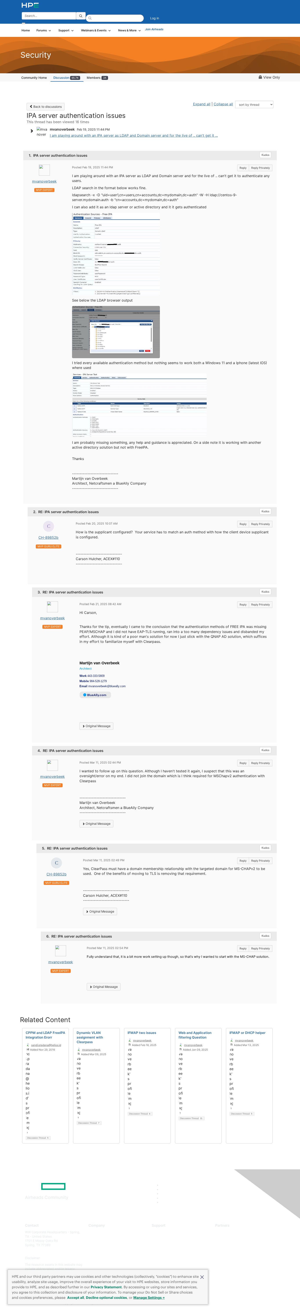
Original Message (97, 726)
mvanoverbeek (44, 181)
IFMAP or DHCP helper (248, 1033)
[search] (81, 16)
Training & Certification (168, 1245)
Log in (154, 18)
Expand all (201, 104)
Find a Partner (225, 1232)
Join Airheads (154, 29)
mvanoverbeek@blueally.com (107, 686)
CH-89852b (48, 537)
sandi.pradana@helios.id (46, 1045)
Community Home (34, 77)
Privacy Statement (106, 1287)
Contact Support (164, 1238)
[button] (202, 1276)
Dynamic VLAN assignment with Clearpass (90, 1037)
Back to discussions (47, 106)
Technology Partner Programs (236, 1251)
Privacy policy (99, 1258)
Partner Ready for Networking (236, 1245)
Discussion (66, 77)
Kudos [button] (265, 154)
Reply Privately (260, 167)
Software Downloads (166, 1251)
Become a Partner (228, 1238)
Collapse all (223, 104)
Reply (243, 167)
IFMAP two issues (142, 1033)
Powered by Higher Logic (213, 1303)
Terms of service (100, 1264)
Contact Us (97, 1245)
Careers (94, 1238)
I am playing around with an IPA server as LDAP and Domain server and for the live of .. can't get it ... (134, 135)
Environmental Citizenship (107, 1251)
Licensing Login (163, 1258)
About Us (95, 1232)
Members (97, 77)
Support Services (164, 1232)
